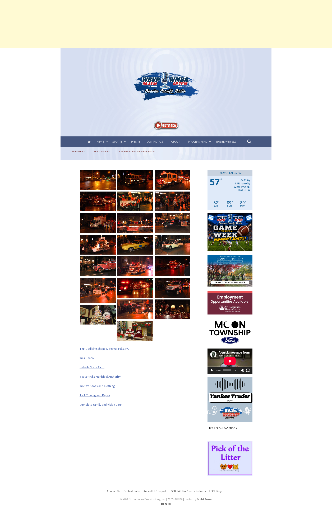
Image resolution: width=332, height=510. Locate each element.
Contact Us (155, 142)
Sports (117, 142)
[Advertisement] (104, 24)
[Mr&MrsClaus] (135, 331)
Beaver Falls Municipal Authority (100, 377)
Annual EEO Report (155, 491)
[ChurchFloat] (98, 245)
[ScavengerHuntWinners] (135, 223)
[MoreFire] (172, 180)
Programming (198, 142)
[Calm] (98, 180)
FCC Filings (215, 491)
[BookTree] (98, 315)
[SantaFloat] (172, 309)
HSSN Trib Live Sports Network (187, 491)
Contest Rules (131, 491)
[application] (230, 361)
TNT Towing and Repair (95, 395)
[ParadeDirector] (172, 223)
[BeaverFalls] (135, 201)
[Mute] (242, 370)
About (175, 142)
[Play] (212, 370)
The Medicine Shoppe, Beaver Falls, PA (104, 349)
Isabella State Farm (92, 367)
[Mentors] (135, 309)
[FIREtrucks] (172, 266)
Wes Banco (87, 358)
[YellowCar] (135, 245)
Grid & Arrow (204, 499)
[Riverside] (98, 290)
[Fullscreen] (248, 370)
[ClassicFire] (98, 266)
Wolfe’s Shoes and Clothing (97, 386)
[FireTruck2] (135, 180)
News (100, 142)
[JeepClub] (172, 288)
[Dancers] (172, 201)
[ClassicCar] (172, 245)
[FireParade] (98, 201)
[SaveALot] (98, 223)
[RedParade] (135, 288)
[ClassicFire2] (135, 266)
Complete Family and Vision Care (101, 405)
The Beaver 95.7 (225, 142)
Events (136, 142)
